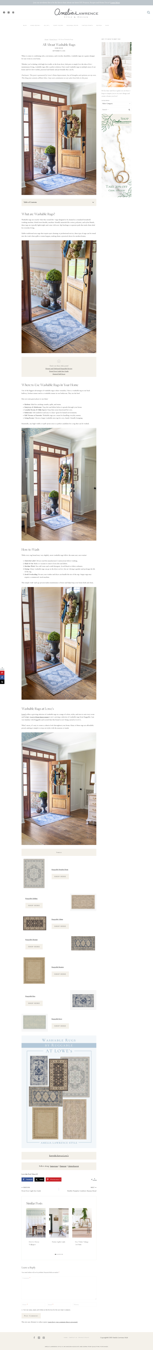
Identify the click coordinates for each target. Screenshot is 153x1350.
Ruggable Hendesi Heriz (60, 869)
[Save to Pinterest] (2, 673)
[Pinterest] (13, 12)
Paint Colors (58, 25)
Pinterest (63, 1166)
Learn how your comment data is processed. (63, 1322)
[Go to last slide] (29, 1230)
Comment (26, 1278)
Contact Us (73, 1337)
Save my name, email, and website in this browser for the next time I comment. (47, 1310)
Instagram (54, 1166)
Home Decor (59, 48)
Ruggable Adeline (31, 898)
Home (66, 1337)
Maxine (35, 939)
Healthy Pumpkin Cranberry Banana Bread (81, 1189)
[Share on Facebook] (2, 677)
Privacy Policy (83, 1337)
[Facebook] (4, 12)
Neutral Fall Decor (59, 374)
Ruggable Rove (57, 1019)
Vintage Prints (87, 25)
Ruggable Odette (57, 919)
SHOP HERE (60, 876)
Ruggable (28, 939)
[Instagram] (9, 12)
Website (76, 1304)
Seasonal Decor (72, 25)
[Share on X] (2, 682)
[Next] (88, 1230)
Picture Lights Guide (58, 1242)
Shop (107, 25)
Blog (25, 25)
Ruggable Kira (30, 996)
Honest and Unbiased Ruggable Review (59, 368)
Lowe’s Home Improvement (39, 717)
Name (25, 1304)
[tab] (55, 1254)
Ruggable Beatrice (58, 967)
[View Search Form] (148, 12)
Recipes (99, 25)
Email (50, 1304)
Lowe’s (24, 714)
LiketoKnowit (73, 1166)
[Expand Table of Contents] (93, 202)
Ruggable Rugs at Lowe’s (59, 1156)
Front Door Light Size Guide (59, 371)
